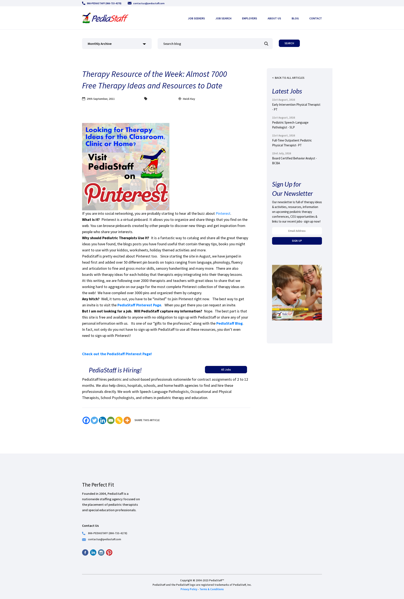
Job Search (223, 18)
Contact (315, 18)
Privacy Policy (189, 589)
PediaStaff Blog (229, 323)
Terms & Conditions (211, 589)
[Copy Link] (119, 420)
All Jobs (226, 369)
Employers (249, 18)
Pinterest (223, 213)
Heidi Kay (189, 99)
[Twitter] (94, 420)
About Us (274, 18)
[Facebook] (86, 420)
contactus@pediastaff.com (149, 3)
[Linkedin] (102, 420)
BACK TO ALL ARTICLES (289, 78)
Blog (295, 18)
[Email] (110, 420)
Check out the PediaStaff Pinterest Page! (117, 353)
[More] (127, 420)
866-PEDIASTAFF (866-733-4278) (104, 3)
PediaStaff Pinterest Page (139, 305)
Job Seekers (196, 18)
